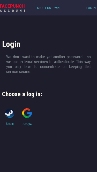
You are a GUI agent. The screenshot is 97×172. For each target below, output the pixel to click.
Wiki (57, 8)
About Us (44, 8)
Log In (91, 8)
